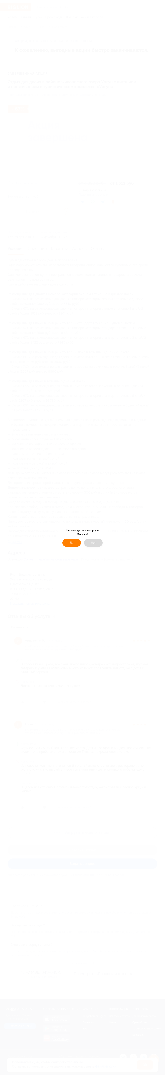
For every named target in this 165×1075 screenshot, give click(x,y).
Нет (93, 542)
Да (71, 542)
